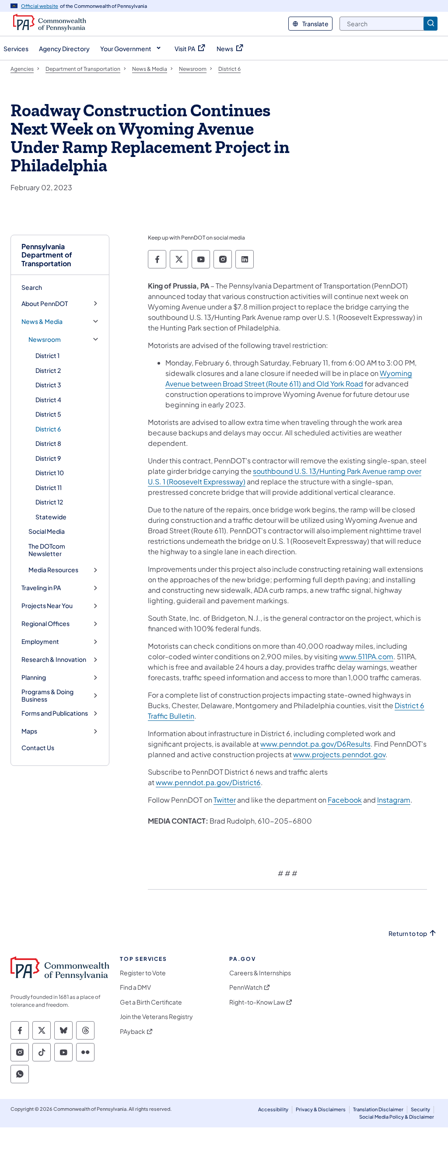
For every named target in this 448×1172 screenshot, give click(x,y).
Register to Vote (143, 973)
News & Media (42, 321)
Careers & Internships (260, 973)
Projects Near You (47, 605)
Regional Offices (45, 623)
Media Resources (53, 570)
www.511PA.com (366, 656)
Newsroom (44, 339)
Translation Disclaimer (378, 1109)
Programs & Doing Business (47, 695)
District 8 (48, 443)
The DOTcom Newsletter (46, 550)
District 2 (48, 370)
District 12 (49, 502)
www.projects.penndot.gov (339, 754)
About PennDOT (44, 303)
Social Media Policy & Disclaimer (396, 1117)
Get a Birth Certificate (151, 1002)
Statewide (50, 517)
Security (420, 1109)
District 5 (48, 414)
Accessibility (273, 1109)
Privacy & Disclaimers (321, 1109)
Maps (29, 731)
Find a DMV (135, 987)
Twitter (225, 799)
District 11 (48, 487)
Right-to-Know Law (257, 1002)
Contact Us (37, 747)
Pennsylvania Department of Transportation (46, 255)
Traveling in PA (41, 587)
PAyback (132, 1031)
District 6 (48, 429)
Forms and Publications (54, 713)
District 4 (48, 399)
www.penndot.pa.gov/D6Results (315, 743)
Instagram (393, 799)
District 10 (49, 472)
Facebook (345, 799)
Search (31, 287)
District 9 (48, 458)
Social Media (46, 531)
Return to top (407, 933)
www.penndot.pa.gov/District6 (208, 782)
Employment (40, 641)
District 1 (47, 355)
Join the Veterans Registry (156, 1016)
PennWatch (245, 987)
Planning (33, 677)
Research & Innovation (53, 659)
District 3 (48, 385)
